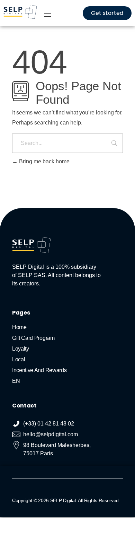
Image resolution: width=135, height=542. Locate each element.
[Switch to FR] (67, 524)
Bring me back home (44, 161)
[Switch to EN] (60, 524)
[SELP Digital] (20, 11)
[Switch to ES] (74, 524)
